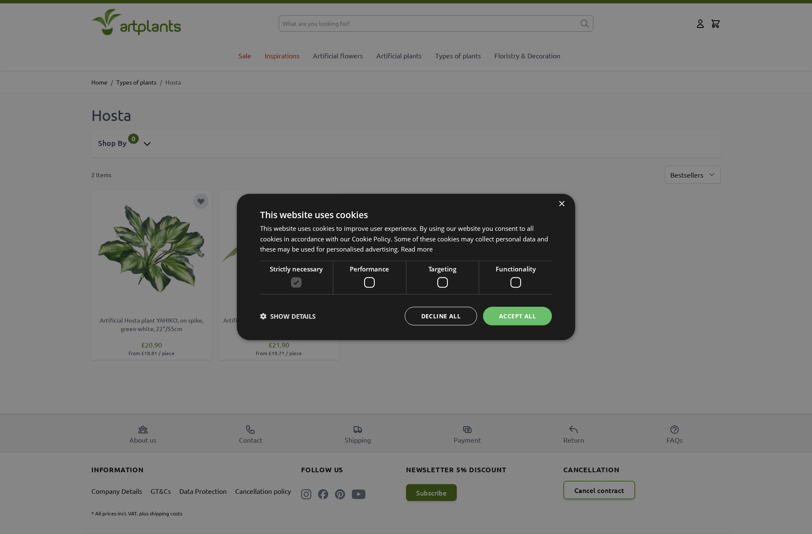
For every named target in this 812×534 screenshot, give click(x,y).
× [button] (561, 203)
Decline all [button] (441, 316)
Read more (417, 249)
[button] (287, 316)
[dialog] (406, 267)
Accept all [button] (517, 316)
